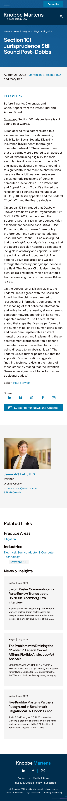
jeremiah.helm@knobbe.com (20, 488)
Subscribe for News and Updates (36, 407)
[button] (61, 16)
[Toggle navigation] (7, 4)
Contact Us (24, 778)
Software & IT (19, 562)
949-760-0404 (13, 492)
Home (7, 31)
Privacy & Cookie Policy (28, 782)
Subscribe (53, 4)
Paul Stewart (21, 382)
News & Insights (22, 31)
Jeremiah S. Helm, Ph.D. (45, 74)
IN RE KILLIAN (13, 96)
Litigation (47, 31)
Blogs (36, 31)
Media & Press (41, 778)
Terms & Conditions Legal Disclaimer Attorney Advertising (33, 792)
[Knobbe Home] (33, 763)
